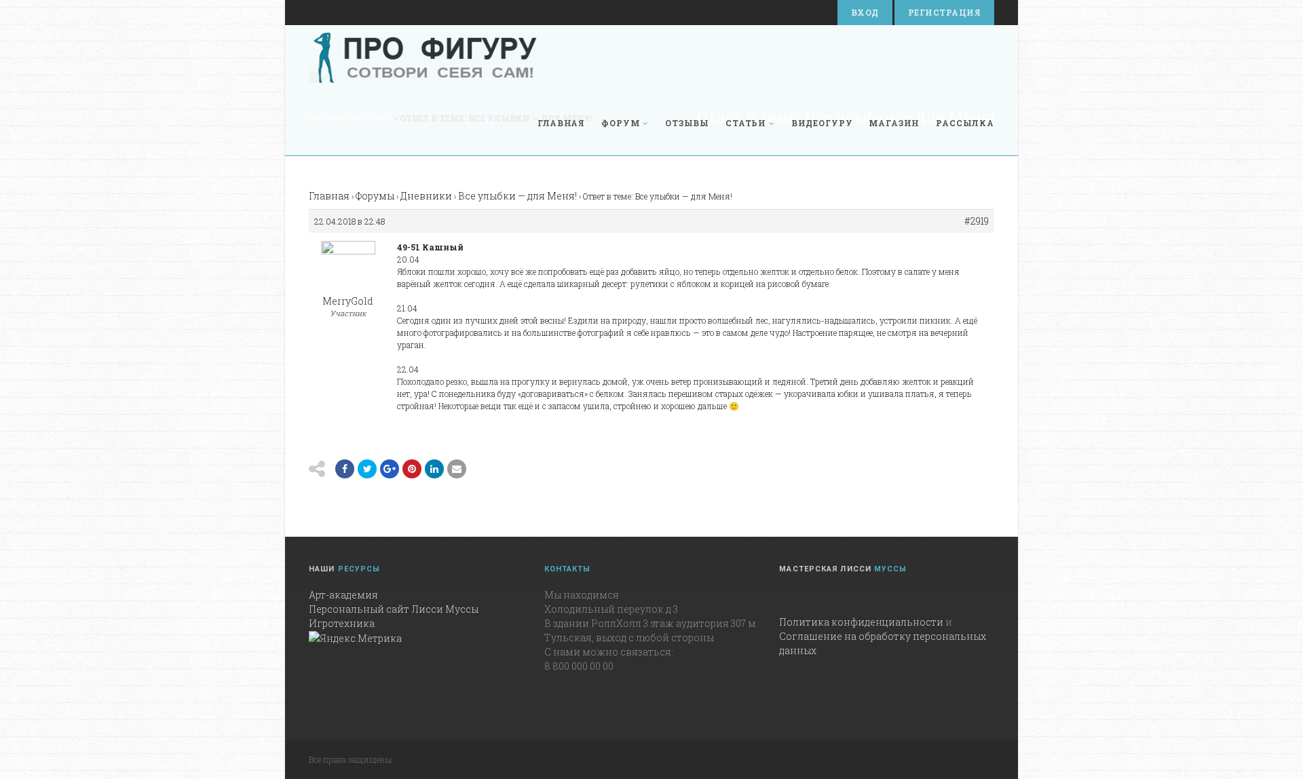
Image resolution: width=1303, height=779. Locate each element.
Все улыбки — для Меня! (517, 195)
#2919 (976, 221)
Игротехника (342, 623)
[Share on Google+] (389, 468)
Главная (561, 122)
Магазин (894, 122)
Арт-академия (343, 594)
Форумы (375, 195)
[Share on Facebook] (344, 468)
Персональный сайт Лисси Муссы (393, 609)
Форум (620, 122)
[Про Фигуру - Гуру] (424, 58)
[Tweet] (367, 468)
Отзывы (687, 122)
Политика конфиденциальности (861, 621)
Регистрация (944, 12)
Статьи (745, 122)
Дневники (426, 195)
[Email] (434, 468)
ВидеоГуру (822, 122)
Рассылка (965, 122)
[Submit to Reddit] (411, 468)
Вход (865, 12)
